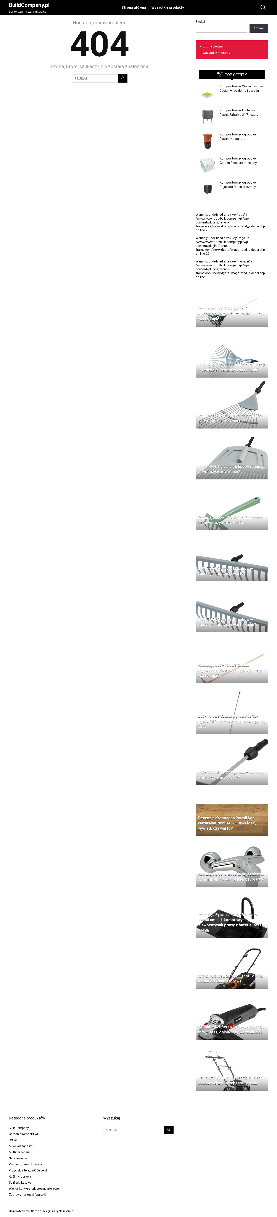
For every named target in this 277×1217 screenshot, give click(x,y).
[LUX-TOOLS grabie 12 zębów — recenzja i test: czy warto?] (232, 536)
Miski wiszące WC (21, 1146)
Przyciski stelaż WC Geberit (28, 1170)
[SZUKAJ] (122, 78)
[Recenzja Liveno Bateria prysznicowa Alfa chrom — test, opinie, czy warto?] (232, 841)
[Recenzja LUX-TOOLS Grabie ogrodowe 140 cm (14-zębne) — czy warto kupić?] (232, 637)
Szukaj (200, 22)
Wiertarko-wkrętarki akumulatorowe (34, 1188)
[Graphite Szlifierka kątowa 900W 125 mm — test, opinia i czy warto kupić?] (232, 994)
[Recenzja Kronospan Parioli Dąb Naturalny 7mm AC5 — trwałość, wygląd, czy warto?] (232, 790)
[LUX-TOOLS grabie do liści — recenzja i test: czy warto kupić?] (232, 434)
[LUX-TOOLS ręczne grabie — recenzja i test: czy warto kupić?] (232, 739)
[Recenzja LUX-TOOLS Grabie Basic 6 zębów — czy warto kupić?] (232, 485)
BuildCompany (19, 1128)
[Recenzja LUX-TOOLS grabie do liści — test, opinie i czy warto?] (232, 383)
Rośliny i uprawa (20, 1176)
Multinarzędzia (19, 1152)
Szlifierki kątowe (20, 1182)
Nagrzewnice (18, 1158)
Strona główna (133, 7)
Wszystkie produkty (167, 7)
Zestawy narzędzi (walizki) (27, 1194)
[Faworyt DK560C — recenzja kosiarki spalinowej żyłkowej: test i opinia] (232, 1045)
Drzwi (13, 1140)
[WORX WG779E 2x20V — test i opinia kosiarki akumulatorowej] (232, 943)
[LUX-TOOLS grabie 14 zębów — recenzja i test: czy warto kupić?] (232, 586)
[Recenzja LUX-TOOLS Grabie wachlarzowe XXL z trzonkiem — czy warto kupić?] (232, 281)
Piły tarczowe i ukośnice (25, 1164)
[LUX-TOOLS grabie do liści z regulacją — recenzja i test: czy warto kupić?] (232, 332)
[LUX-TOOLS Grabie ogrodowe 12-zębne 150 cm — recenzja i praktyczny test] (232, 688)
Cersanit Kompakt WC (24, 1134)
